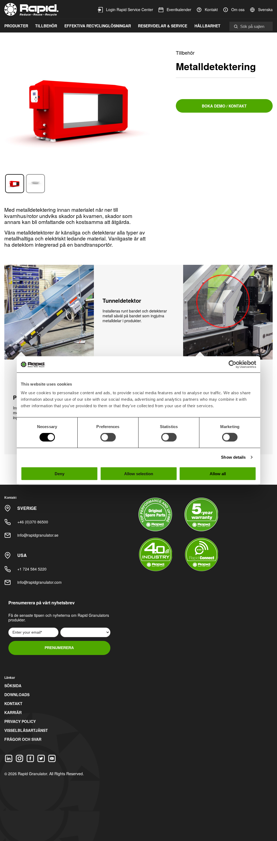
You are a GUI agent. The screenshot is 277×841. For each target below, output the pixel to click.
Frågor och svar (22, 739)
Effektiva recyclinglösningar (97, 25)
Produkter (16, 25)
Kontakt (211, 9)
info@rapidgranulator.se (37, 535)
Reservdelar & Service (162, 25)
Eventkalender (179, 9)
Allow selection (138, 473)
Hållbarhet (207, 25)
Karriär (13, 712)
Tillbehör (46, 25)
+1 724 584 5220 (32, 569)
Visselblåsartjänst (26, 730)
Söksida (12, 685)
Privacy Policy (20, 721)
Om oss (238, 9)
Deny (59, 473)
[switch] (108, 437)
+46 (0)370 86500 (32, 521)
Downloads (16, 694)
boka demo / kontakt (224, 106)
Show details (233, 457)
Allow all (218, 473)
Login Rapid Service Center (129, 9)
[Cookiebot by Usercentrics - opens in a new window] (232, 364)
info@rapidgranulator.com (39, 582)
